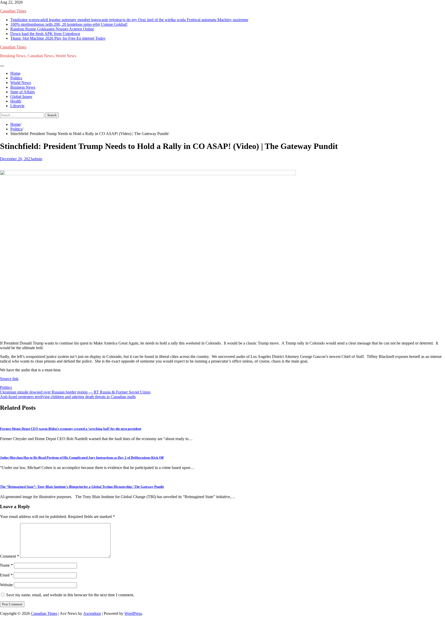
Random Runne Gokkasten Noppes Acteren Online (52, 29)
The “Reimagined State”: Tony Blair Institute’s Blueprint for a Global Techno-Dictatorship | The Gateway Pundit (82, 487)
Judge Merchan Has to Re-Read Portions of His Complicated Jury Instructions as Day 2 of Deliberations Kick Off (82, 457)
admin (37, 159)
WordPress (133, 613)
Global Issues (21, 96)
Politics (16, 78)
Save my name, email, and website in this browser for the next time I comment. (70, 595)
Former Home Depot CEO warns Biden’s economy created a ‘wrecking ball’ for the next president (70, 429)
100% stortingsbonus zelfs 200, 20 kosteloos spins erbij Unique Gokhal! (68, 24)
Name (6, 565)
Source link (9, 378)
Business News (22, 87)
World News (20, 82)
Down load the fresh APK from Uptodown (45, 33)
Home (15, 73)
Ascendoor (92, 613)
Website (6, 585)
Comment (9, 556)
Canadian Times (13, 11)
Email (6, 575)
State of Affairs (22, 92)
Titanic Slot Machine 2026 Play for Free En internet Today (58, 38)
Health (15, 101)
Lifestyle (17, 106)
